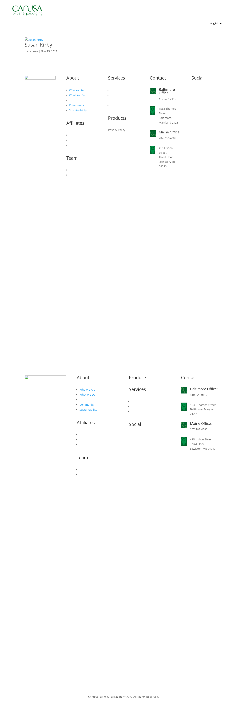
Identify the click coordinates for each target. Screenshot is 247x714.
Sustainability (78, 110)
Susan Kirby (38, 44)
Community (76, 105)
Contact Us (83, 14)
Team (196, 9)
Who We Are (77, 90)
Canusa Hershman (81, 140)
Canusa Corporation (82, 135)
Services (105, 9)
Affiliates (170, 9)
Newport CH (77, 145)
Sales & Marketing (122, 90)
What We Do (77, 95)
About (77, 9)
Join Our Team (78, 175)
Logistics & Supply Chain (147, 406)
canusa (33, 51)
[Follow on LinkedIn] (194, 91)
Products (138, 9)
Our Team (75, 170)
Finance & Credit (121, 105)
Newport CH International (96, 444)
